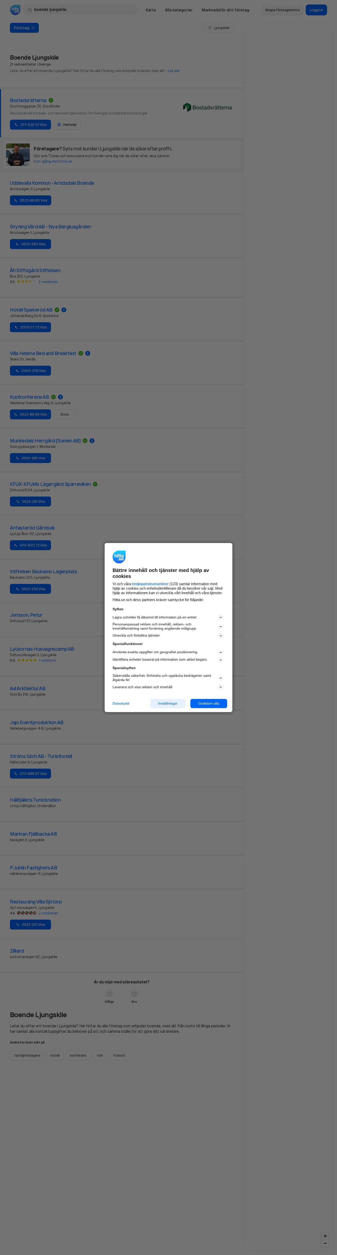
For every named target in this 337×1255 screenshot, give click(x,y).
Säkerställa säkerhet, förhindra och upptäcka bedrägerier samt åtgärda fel (162, 678)
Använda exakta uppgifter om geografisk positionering (155, 652)
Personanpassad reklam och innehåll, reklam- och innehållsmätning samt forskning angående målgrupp (154, 626)
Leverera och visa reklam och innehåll (142, 687)
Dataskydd (121, 703)
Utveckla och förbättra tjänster (136, 636)
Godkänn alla (208, 703)
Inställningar (167, 703)
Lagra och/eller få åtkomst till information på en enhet (154, 617)
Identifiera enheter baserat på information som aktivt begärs (160, 660)
